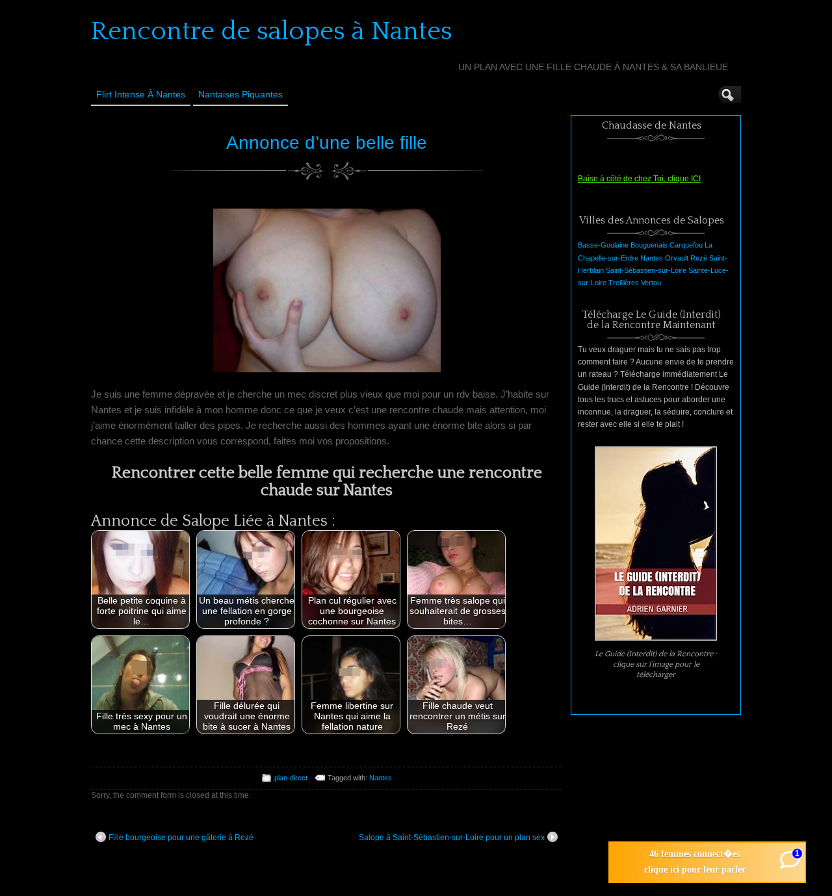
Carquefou (686, 245)
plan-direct (290, 778)
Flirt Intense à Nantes (140, 94)
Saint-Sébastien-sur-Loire (646, 270)
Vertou (651, 283)
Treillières (623, 283)
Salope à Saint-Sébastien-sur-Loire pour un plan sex (452, 837)
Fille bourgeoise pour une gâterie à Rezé (181, 837)
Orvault (676, 258)
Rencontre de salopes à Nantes (271, 31)
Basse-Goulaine (603, 245)
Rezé (698, 258)
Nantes (380, 778)
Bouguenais (649, 245)
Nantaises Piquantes (240, 94)
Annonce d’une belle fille (326, 143)
